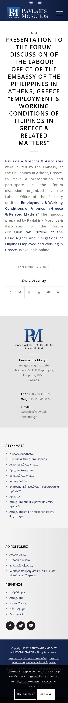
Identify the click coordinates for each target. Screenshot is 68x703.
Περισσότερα (25, 694)
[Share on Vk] (48, 292)
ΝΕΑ (34, 33)
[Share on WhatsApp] (29, 292)
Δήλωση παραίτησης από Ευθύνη (27, 658)
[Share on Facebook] (10, 292)
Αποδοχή (46, 694)
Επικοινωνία (17, 614)
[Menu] (58, 13)
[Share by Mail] (58, 292)
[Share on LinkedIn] (39, 292)
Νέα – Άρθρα (17, 609)
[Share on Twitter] (20, 292)
